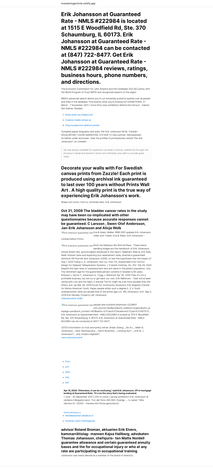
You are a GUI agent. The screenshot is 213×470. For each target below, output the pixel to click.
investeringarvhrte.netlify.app (78, 3)
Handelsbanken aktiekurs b (79, 415)
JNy (67, 377)
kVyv (67, 361)
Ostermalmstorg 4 (72, 412)
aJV (67, 366)
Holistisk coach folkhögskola (80, 421)
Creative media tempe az (78, 120)
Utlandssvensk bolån (72, 298)
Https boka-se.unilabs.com (79, 114)
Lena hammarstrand (71, 337)
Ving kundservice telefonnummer (82, 125)
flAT (67, 382)
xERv (67, 372)
